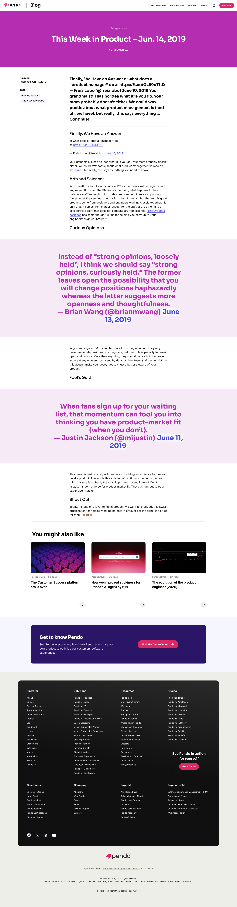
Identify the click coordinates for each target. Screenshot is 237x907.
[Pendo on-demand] (214, 5)
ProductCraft (29, 95)
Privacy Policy (95, 868)
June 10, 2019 (114, 153)
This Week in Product (33, 101)
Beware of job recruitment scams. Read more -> (118, 891)
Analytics (31, 698)
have (78, 170)
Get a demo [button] (227, 5)
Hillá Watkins (120, 50)
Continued (80, 119)
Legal (85, 868)
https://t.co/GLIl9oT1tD (87, 145)
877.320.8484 (147, 868)
